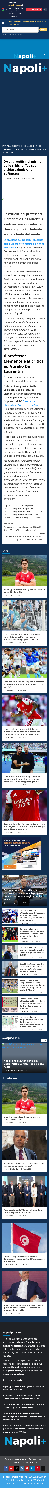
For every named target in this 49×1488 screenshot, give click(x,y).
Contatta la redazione (15, 1459)
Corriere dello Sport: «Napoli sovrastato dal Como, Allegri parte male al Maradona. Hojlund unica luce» (24, 895)
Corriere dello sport (26, 511)
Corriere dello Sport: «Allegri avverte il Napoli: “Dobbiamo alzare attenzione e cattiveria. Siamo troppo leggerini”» (23, 779)
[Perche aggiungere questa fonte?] (45, 9)
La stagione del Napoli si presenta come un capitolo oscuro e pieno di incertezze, (24, 243)
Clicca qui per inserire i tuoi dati (12, 34)
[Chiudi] (6, 9)
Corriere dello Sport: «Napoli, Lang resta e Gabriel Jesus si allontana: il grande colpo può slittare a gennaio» (24, 826)
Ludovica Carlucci (12, 178)
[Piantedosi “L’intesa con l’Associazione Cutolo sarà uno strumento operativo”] (24, 1145)
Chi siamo (15, 1462)
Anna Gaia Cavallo (12, 1169)
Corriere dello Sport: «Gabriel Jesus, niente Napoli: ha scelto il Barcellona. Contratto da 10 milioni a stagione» (22, 732)
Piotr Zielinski (35, 517)
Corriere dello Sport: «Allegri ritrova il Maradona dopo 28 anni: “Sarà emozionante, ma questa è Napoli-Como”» (32, 915)
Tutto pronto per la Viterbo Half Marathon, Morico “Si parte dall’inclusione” (23, 1211)
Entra (43, 29)
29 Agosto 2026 (21, 832)
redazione (9, 595)
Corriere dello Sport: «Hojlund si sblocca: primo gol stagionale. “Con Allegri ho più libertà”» (24, 684)
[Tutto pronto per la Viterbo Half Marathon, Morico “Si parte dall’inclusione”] (24, 1191)
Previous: (22, 526)
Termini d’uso (35, 1459)
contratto (22, 508)
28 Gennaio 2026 (21, 1070)
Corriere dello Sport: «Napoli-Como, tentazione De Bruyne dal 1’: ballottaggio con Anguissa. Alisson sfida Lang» (32, 1022)
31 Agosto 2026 (21, 595)
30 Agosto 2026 (37, 923)
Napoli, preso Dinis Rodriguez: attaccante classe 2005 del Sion (24, 590)
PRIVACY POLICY (31, 1462)
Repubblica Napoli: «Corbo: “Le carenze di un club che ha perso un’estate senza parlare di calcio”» (32, 968)
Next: (25, 536)
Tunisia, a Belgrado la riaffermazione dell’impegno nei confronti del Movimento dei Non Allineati (24, 1259)
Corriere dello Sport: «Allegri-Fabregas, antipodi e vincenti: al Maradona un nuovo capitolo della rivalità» (32, 934)
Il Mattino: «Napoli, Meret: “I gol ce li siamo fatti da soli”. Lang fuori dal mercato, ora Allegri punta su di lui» (22, 637)
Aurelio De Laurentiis (18, 505)
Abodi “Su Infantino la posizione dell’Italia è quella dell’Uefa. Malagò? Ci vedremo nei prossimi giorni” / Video (23, 1307)
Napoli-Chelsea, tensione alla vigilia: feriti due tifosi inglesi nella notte (24, 1064)
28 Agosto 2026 (37, 958)
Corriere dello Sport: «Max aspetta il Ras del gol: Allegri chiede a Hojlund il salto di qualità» (32, 951)
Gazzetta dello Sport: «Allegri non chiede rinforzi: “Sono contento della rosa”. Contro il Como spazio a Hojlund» (32, 1003)
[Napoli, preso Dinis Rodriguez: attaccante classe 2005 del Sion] (24, 570)
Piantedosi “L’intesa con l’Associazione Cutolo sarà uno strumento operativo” (24, 1164)
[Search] (44, 55)
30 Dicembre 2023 (29, 178)
